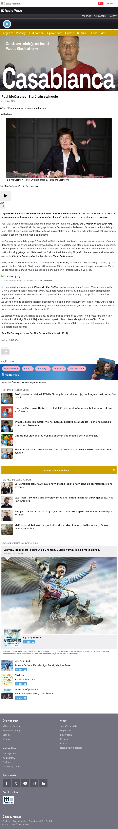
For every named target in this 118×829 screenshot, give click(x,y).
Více (104, 33)
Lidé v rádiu (66, 735)
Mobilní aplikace (11, 766)
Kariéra (64, 739)
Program (86, 16)
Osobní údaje (19, 821)
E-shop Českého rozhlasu (20, 543)
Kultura (82, 33)
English (48, 821)
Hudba (69, 33)
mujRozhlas (7, 361)
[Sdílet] (2, 206)
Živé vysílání (76, 368)
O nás (93, 33)
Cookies (6, 821)
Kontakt (64, 743)
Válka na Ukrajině (12, 726)
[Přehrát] (5, 196)
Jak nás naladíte (68, 726)
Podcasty (8, 762)
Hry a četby (10, 368)
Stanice (7, 735)
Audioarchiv (100, 16)
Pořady (21, 33)
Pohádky (41, 368)
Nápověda (65, 730)
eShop (6, 739)
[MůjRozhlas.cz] (6, 114)
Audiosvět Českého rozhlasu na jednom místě (23, 382)
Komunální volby (11, 730)
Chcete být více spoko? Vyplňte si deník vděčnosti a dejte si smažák (56, 435)
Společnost (54, 33)
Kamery (113, 16)
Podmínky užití (36, 821)
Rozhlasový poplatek (71, 747)
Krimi (26, 368)
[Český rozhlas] (10, 3)
